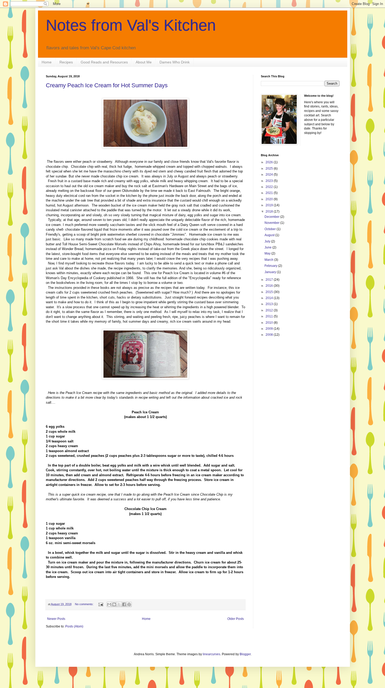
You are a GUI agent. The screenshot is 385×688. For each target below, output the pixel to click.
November (272, 223)
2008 (270, 335)
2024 (270, 174)
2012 (270, 310)
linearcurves (211, 654)
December (272, 217)
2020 (270, 199)
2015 (270, 292)
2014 (270, 298)
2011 (270, 316)
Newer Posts (56, 619)
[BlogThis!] (114, 604)
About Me (144, 62)
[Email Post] (100, 604)
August (270, 235)
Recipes (66, 62)
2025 (270, 168)
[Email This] (109, 604)
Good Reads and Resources (104, 62)
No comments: (84, 604)
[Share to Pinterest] (129, 604)
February (271, 266)
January (271, 272)
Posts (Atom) (74, 626)
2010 (270, 322)
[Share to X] (119, 604)
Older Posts (235, 619)
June (268, 247)
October (271, 229)
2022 (270, 187)
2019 (270, 205)
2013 (270, 304)
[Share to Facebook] (124, 604)
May (268, 253)
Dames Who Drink (175, 62)
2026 (270, 162)
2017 (270, 279)
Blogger (245, 654)
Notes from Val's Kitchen (131, 25)
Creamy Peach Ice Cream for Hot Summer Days (107, 85)
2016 (270, 286)
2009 (270, 329)
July (268, 241)
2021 (270, 193)
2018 (270, 211)
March (269, 260)
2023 (270, 181)
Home (47, 62)
